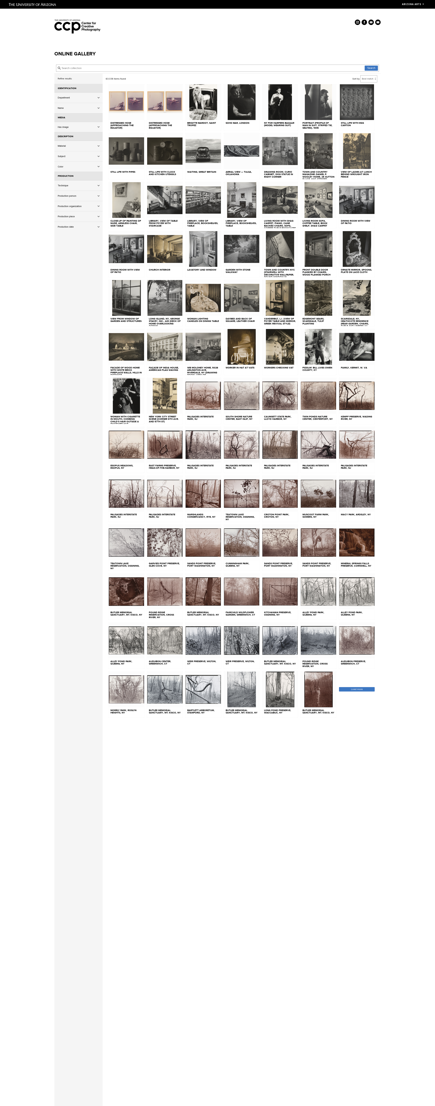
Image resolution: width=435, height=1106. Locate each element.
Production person (67, 195)
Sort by (356, 78)
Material (62, 145)
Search (371, 68)
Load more (357, 689)
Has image (63, 127)
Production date (66, 226)
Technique (63, 185)
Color (60, 166)
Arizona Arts (411, 4)
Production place (66, 216)
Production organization (70, 206)
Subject (61, 156)
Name (61, 108)
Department (64, 97)
